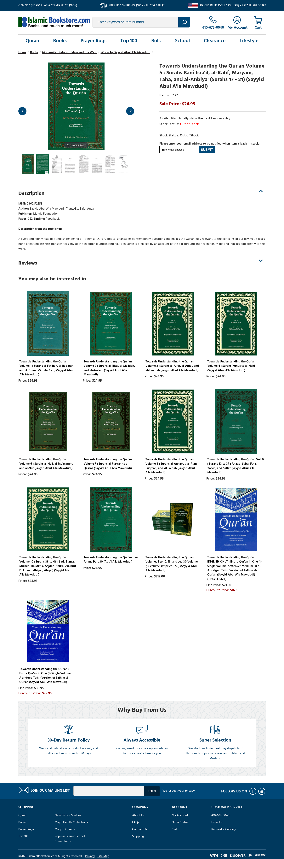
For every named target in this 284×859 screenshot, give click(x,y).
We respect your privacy (178, 790)
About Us (138, 815)
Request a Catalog (223, 829)
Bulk (156, 41)
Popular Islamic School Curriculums (70, 839)
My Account (180, 815)
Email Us (217, 822)
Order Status (180, 822)
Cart (174, 829)
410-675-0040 (220, 815)
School (182, 41)
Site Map (103, 856)
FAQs (135, 822)
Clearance (215, 41)
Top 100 (128, 41)
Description (31, 193)
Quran (32, 41)
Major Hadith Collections (71, 822)
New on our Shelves (68, 815)
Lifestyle (249, 41)
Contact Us (139, 829)
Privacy (90, 856)
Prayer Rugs (93, 41)
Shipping (138, 836)
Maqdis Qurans (65, 829)
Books (60, 41)
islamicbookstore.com (54, 22)
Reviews (27, 263)
